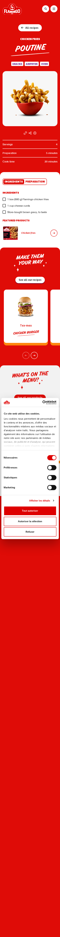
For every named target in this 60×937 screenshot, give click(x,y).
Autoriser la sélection (30, 521)
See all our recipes (30, 280)
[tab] (13, 181)
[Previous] (25, 355)
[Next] (34, 355)
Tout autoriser (30, 510)
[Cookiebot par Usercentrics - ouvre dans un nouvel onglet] (42, 402)
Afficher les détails (39, 500)
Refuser (30, 531)
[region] (30, 306)
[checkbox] (4, 199)
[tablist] (25, 182)
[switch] (51, 467)
